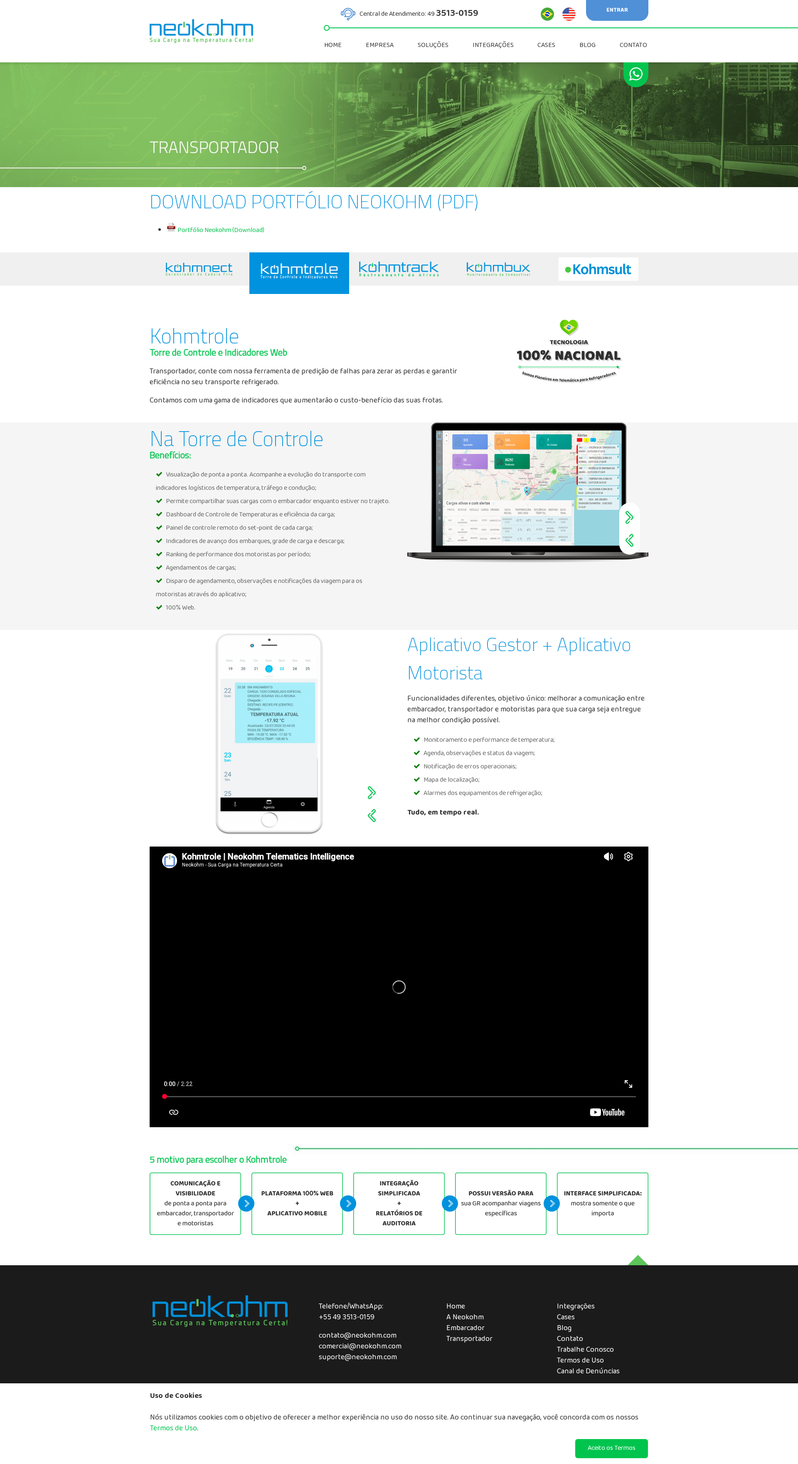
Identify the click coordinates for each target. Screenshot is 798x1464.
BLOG (588, 45)
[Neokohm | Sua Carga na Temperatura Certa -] (199, 269)
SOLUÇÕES (434, 45)
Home (455, 1307)
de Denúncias (598, 1372)
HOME (333, 45)
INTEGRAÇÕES (494, 45)
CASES (547, 45)
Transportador (469, 1339)
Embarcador (465, 1328)
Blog (564, 1328)
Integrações (576, 1307)
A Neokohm (465, 1318)
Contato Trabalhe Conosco (585, 1345)
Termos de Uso (580, 1361)
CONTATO (634, 45)
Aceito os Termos (611, 1448)
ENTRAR (617, 11)
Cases (566, 1318)
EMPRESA (380, 45)
